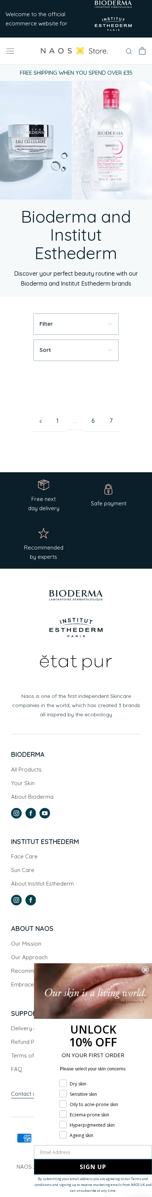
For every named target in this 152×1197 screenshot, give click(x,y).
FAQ (16, 1069)
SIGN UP (93, 1167)
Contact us (25, 1093)
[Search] (129, 50)
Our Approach (29, 957)
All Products (26, 769)
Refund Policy (28, 1041)
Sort (45, 349)
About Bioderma (32, 796)
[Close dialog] (145, 970)
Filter (46, 323)
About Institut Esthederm (42, 883)
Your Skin (23, 783)
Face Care (24, 856)
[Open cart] (142, 50)
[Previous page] (40, 421)
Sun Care (22, 869)
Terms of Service (33, 1055)
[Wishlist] (118, 51)
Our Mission (26, 943)
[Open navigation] (10, 51)
